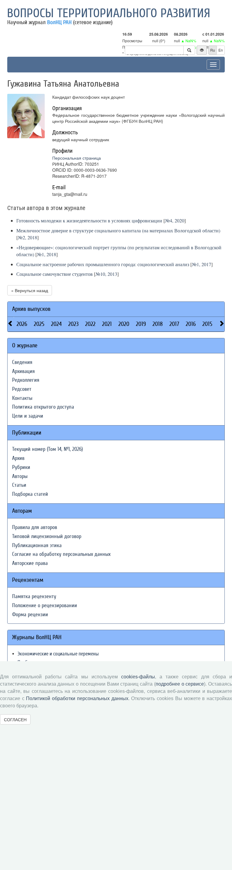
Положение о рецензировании (44, 605)
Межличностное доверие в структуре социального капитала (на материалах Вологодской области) (118, 230)
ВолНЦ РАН (59, 22)
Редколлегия (25, 380)
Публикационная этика (37, 545)
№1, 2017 (201, 264)
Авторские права (30, 563)
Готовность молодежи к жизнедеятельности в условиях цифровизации (89, 220)
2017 (174, 323)
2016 (191, 323)
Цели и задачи (27, 416)
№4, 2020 (174, 220)
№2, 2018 (27, 237)
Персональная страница (76, 158)
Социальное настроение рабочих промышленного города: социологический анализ (102, 264)
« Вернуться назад (29, 290)
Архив (18, 458)
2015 (207, 323)
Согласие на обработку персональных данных (61, 554)
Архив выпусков (31, 308)
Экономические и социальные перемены (58, 654)
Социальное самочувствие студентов (54, 274)
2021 (107, 323)
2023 (73, 323)
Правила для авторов (34, 527)
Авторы (19, 476)
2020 (123, 323)
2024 (56, 323)
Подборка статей (30, 494)
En (220, 50)
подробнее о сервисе (180, 684)
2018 (158, 323)
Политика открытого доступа (43, 407)
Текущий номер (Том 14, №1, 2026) (47, 449)
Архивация (23, 371)
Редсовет (21, 389)
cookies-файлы (138, 676)
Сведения (22, 362)
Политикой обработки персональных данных (77, 698)
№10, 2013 (106, 274)
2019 (141, 323)
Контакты (22, 398)
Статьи (19, 485)
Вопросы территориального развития (108, 13)
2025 (39, 323)
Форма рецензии (30, 614)
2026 (22, 323)
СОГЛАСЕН (15, 719)
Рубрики (21, 467)
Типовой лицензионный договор (46, 536)
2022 (90, 323)
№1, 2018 (46, 254)
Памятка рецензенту (34, 596)
